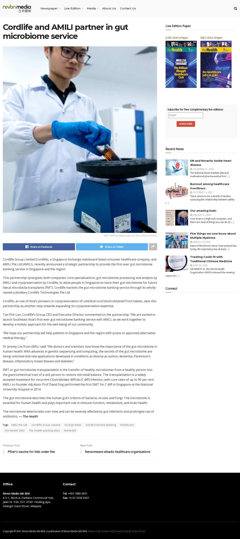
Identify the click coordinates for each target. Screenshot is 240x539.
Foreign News (73, 425)
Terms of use (138, 531)
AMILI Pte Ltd (19, 425)
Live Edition (72, 8)
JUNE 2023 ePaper (177, 37)
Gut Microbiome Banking (101, 425)
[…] (228, 176)
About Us (109, 8)
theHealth (70, 430)
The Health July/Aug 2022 (44, 430)
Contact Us (128, 8)
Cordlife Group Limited (46, 425)
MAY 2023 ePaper (211, 37)
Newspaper (49, 8)
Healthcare (127, 425)
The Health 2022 (15, 430)
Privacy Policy (121, 531)
